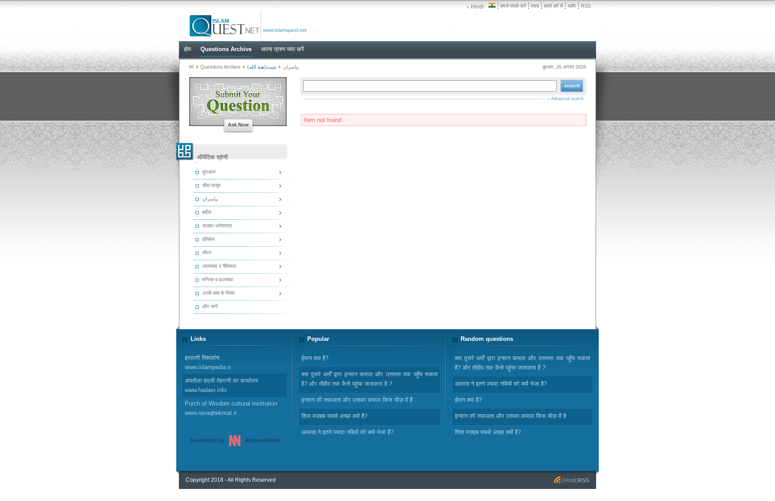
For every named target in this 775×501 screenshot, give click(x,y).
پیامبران (291, 67)
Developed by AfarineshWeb (234, 440)
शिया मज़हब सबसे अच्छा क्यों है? (488, 432)
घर (191, 67)
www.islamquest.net (284, 30)
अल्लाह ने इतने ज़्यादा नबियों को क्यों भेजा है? (501, 383)
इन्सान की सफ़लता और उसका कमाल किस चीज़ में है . (512, 416)
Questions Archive (220, 67)
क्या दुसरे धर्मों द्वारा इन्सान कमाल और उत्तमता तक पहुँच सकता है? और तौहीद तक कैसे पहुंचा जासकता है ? (522, 363)
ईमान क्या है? (468, 399)
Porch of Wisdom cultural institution (231, 408)
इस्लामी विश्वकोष (208, 362)
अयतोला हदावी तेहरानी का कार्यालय (221, 385)
